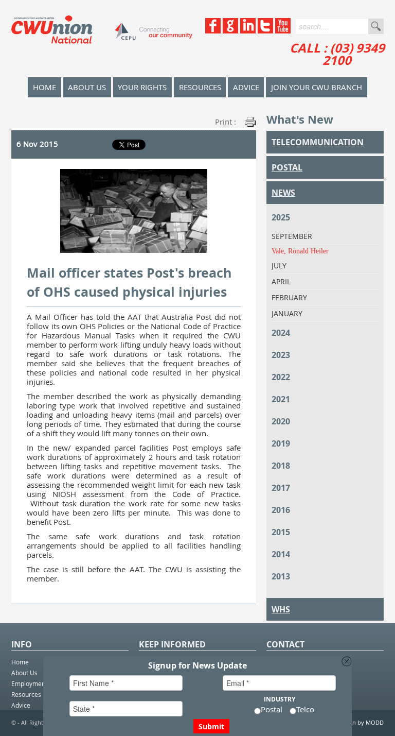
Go (376, 26)
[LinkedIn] (248, 30)
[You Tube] (283, 30)
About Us (87, 87)
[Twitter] (265, 30)
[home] (101, 38)
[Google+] (230, 30)
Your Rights (142, 87)
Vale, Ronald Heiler (300, 251)
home (44, 87)
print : (225, 121)
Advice (246, 87)
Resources (200, 87)
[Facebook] (213, 30)
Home (20, 662)
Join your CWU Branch (316, 87)
